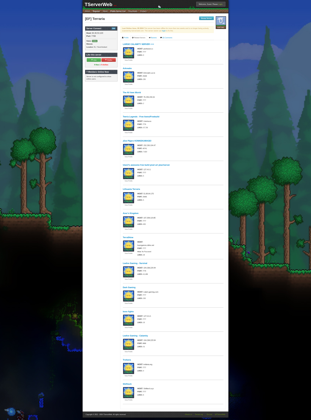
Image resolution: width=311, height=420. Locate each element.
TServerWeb (107, 414)
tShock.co (188, 414)
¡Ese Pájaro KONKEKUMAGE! (137, 141)
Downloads (132, 11)
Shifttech (127, 384)
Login (220, 4)
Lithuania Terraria (131, 189)
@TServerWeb (220, 414)
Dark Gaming (129, 287)
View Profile (129, 60)
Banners (154, 38)
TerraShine (128, 237)
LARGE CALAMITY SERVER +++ (138, 44)
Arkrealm (127, 68)
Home (87, 11)
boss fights (128, 311)
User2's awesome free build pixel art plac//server (146, 165)
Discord (209, 414)
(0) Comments (167, 38)
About (105, 11)
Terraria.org (199, 414)
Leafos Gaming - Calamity (135, 336)
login (164, 31)
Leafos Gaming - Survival (135, 263)
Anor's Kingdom (130, 213)
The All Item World (132, 92)
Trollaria (127, 360)
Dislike (109, 60)
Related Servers (139, 38)
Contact (143, 11)
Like (95, 60)
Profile (126, 38)
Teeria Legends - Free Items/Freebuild (141, 117)
